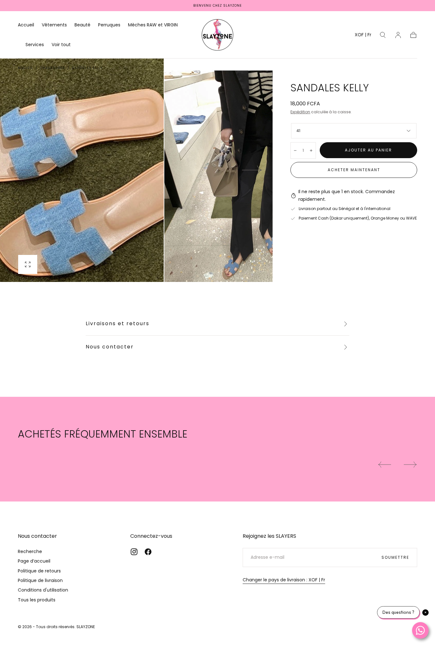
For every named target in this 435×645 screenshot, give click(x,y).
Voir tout (61, 45)
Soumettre (395, 557)
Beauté (82, 25)
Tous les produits (36, 600)
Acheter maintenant (354, 169)
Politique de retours (39, 571)
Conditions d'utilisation (43, 590)
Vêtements (54, 25)
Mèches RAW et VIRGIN (153, 25)
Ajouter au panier (368, 150)
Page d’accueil (34, 561)
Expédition (300, 112)
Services (34, 45)
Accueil (26, 25)
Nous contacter (110, 346)
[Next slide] (252, 170)
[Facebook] (148, 552)
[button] (363, 35)
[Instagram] (134, 552)
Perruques (109, 25)
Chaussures (52, 68)
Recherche (30, 551)
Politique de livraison (40, 580)
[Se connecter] (398, 35)
